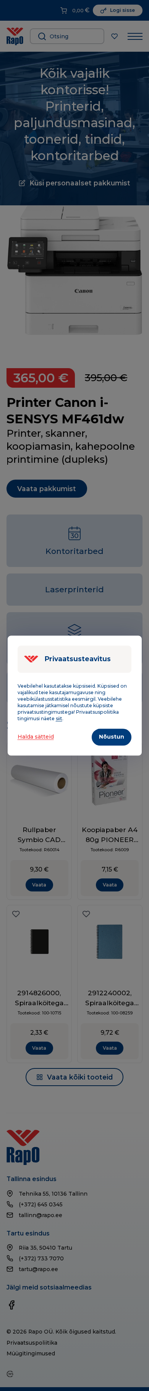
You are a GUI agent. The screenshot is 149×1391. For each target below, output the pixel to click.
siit (59, 719)
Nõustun (111, 737)
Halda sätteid (36, 737)
